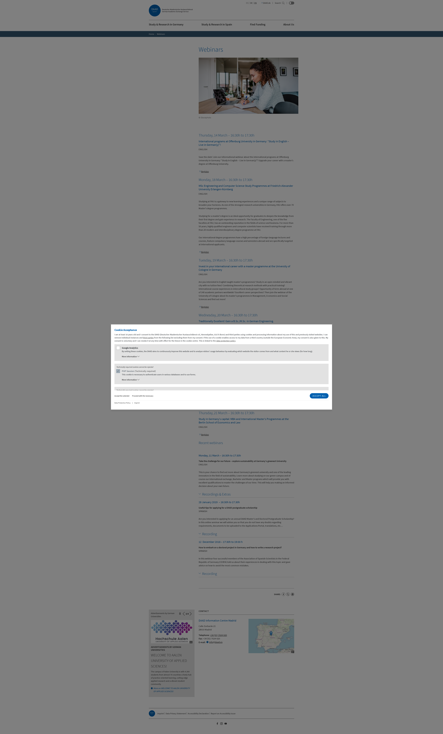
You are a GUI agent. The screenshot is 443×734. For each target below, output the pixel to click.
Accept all (319, 395)
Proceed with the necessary (142, 396)
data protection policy (225, 340)
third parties (148, 337)
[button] (224, 356)
